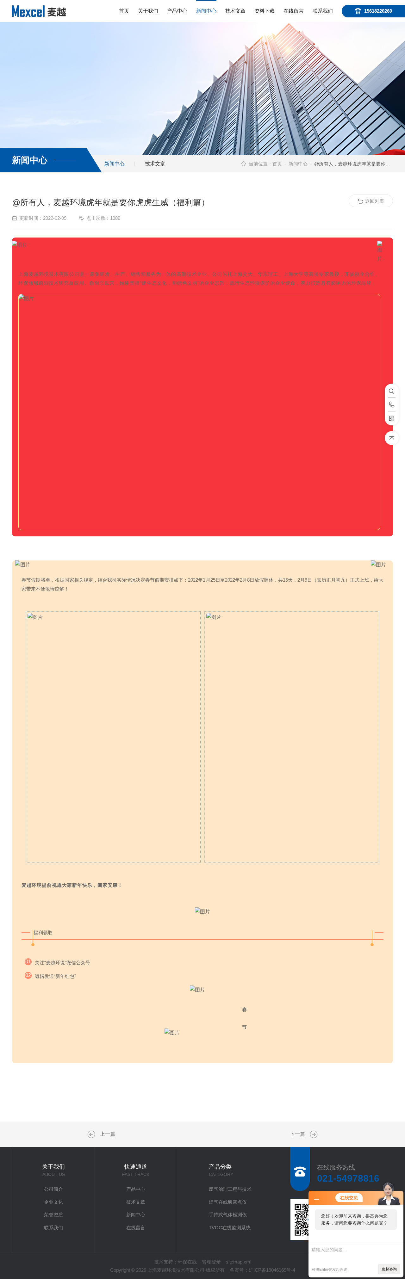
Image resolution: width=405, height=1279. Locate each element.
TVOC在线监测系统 (230, 1227)
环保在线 (187, 1261)
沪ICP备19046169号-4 (272, 1270)
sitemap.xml (238, 1261)
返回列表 (374, 201)
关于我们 (148, 11)
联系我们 (323, 11)
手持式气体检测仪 (228, 1214)
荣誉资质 (53, 1214)
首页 (124, 11)
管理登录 (211, 1261)
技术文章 (235, 11)
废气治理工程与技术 (230, 1189)
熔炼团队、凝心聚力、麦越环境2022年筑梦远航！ (313, 1134)
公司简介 (53, 1189)
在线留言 (294, 11)
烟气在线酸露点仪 (228, 1202)
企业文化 (53, 1202)
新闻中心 (206, 11)
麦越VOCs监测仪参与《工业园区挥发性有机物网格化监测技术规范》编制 (92, 1134)
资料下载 (264, 11)
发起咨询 (389, 1269)
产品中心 (177, 11)
